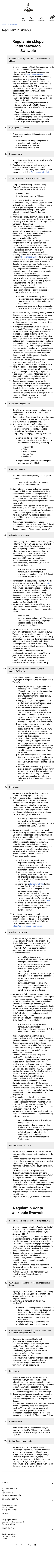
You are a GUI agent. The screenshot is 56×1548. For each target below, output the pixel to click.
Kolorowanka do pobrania (11, 1495)
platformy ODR (35, 884)
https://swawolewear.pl (35, 74)
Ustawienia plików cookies (12, 1522)
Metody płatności (8, 1507)
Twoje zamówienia (9, 1534)
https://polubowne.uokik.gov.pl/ (26, 926)
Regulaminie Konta (29, 257)
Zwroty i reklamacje (9, 1510)
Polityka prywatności (9, 1520)
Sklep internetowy (25, 1545)
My (3, 1491)
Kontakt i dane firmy (9, 1488)
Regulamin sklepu (8, 1524)
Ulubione (5, 1539)
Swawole (9, 25)
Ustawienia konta (8, 1536)
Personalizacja (7, 1493)
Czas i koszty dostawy (10, 1505)
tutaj (48, 583)
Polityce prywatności (40, 172)
